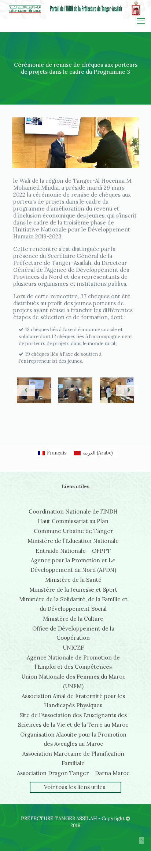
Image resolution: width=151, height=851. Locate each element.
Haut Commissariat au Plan (73, 521)
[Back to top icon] (141, 840)
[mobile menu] (141, 21)
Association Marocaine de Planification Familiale (73, 758)
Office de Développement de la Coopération (73, 633)
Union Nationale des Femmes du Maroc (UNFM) (73, 681)
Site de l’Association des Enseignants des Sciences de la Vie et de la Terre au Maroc (73, 720)
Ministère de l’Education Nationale (73, 540)
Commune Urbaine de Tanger (73, 530)
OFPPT (101, 550)
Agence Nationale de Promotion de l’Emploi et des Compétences (73, 662)
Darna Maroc (112, 773)
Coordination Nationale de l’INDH (73, 511)
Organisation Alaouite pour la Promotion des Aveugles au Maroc (73, 739)
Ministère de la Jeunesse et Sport (73, 589)
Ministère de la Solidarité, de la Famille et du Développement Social (73, 604)
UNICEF (73, 647)
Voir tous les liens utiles (74, 787)
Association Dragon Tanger (53, 773)
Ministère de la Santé (73, 579)
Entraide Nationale (61, 550)
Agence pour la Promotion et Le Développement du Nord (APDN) (73, 565)
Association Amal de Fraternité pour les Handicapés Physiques (73, 701)
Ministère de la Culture (73, 618)
